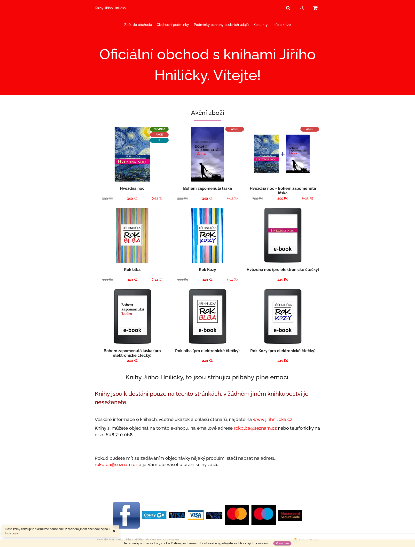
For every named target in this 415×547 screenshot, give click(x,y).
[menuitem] (138, 24)
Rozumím (282, 543)
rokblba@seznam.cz (255, 428)
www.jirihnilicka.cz (272, 419)
